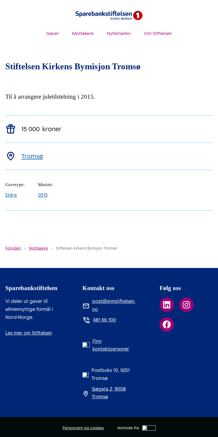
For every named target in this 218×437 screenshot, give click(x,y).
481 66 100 (104, 320)
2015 (43, 195)
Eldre (11, 195)
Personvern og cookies (83, 428)
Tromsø (32, 156)
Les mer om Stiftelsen (28, 333)
